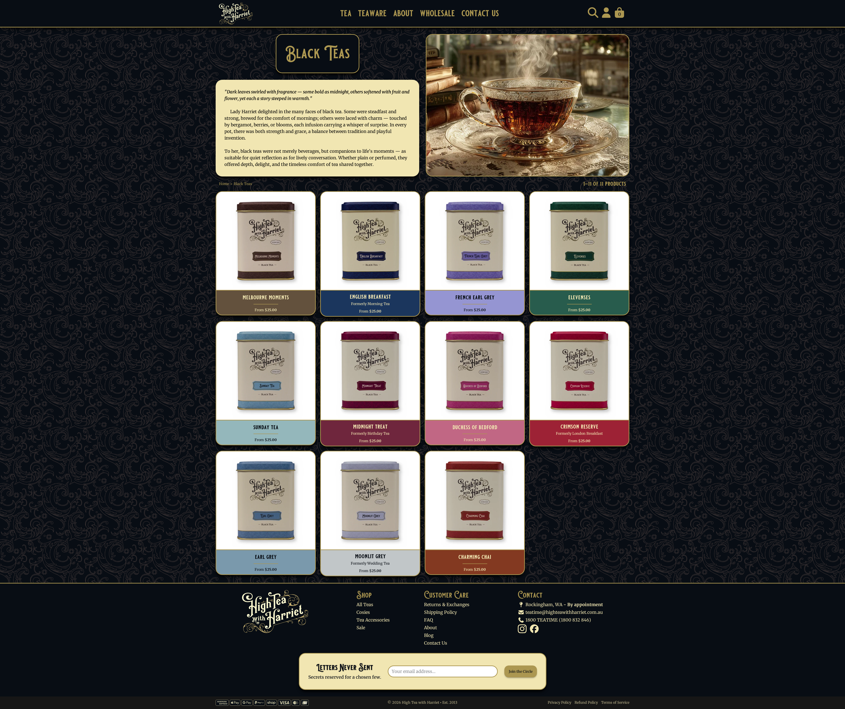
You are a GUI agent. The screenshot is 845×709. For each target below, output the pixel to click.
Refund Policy (586, 702)
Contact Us (480, 13)
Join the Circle (521, 671)
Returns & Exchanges (446, 604)
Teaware (372, 13)
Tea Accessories (373, 620)
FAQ (428, 620)
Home (224, 184)
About (403, 13)
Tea (345, 13)
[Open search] (593, 12)
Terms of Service (615, 702)
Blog (429, 635)
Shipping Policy (440, 612)
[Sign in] (606, 12)
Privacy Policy (559, 702)
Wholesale (437, 13)
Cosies (363, 612)
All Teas (364, 604)
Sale (360, 627)
